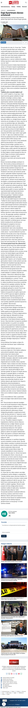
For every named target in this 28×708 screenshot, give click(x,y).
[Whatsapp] (21, 674)
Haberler (3, 10)
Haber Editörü (11, 513)
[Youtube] (19, 674)
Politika (19, 6)
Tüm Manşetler (6, 684)
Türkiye (13, 6)
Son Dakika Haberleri (7, 686)
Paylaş (4, 42)
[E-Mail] (9, 516)
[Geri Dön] (4, 704)
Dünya (3, 694)
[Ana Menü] (1, 2)
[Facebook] (7, 674)
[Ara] (26, 2)
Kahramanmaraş (5, 6)
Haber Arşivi (5, 687)
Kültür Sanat (9, 692)
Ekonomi (24, 6)
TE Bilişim (17, 704)
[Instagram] (14, 674)
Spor (3, 692)
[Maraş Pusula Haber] (14, 3)
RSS (5, 700)
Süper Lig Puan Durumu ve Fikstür (10, 683)
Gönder (4, 536)
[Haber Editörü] (4, 513)
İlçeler (8, 694)
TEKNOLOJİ (21, 692)
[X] (9, 674)
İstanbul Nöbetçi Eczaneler (8, 677)
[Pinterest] (12, 674)
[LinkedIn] (16, 674)
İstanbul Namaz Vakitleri (8, 680)
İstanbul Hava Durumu (7, 679)
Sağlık (15, 692)
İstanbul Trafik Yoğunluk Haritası (10, 682)
